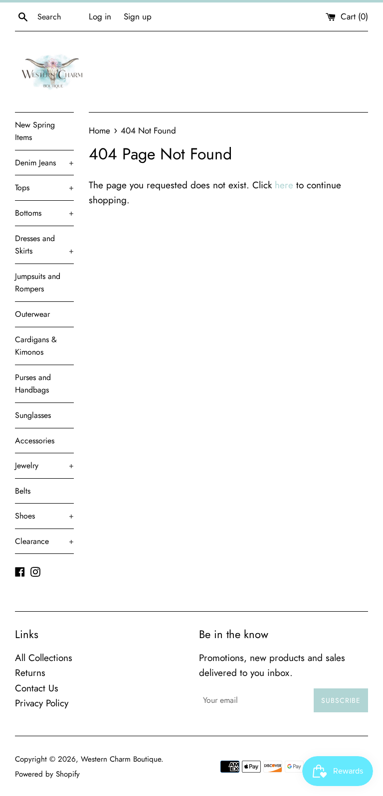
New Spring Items (35, 131)
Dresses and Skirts (44, 245)
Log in (100, 16)
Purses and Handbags (33, 384)
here (284, 185)
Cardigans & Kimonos (36, 346)
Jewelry (44, 465)
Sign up (138, 16)
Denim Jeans (44, 162)
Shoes (44, 516)
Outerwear (32, 314)
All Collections (43, 657)
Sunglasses (33, 415)
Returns (30, 672)
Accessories (34, 440)
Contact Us (36, 688)
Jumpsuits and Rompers (37, 282)
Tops (44, 187)
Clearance (44, 541)
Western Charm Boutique (121, 759)
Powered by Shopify (47, 774)
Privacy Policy (41, 703)
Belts (22, 491)
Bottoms (44, 213)
